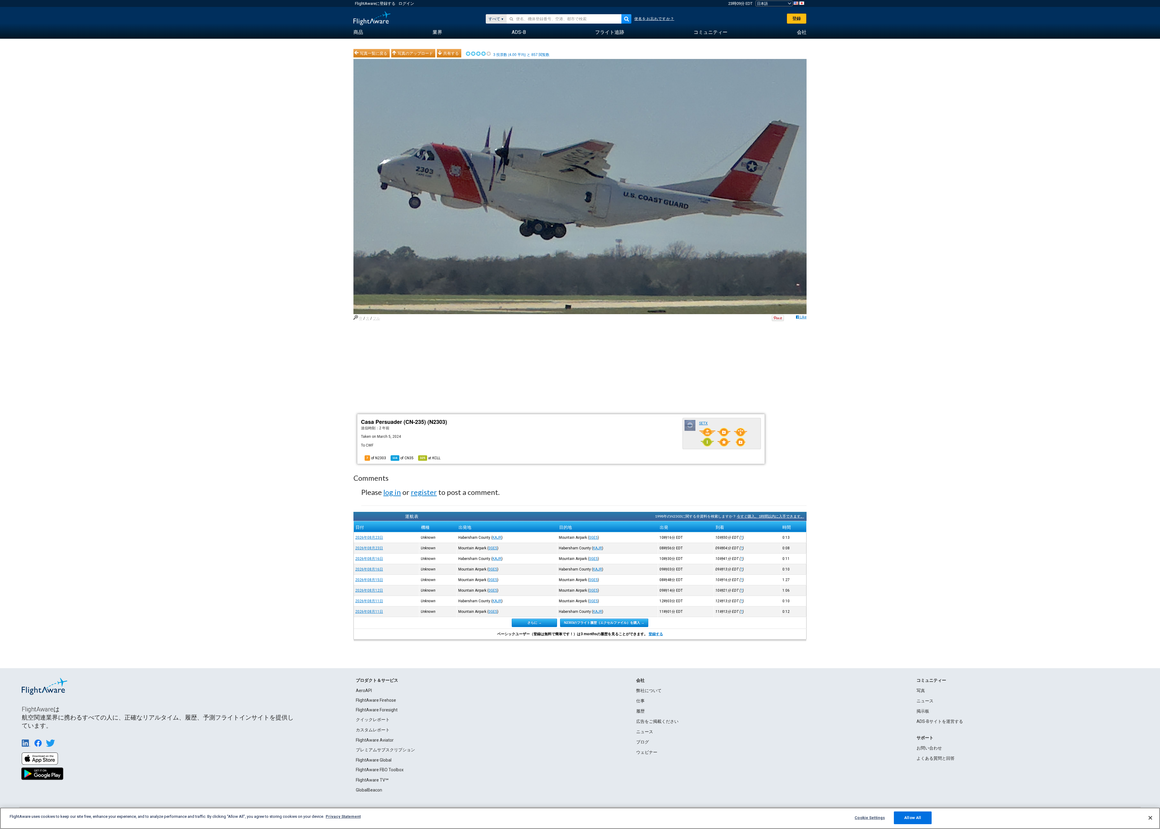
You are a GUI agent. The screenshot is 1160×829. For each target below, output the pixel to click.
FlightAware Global (374, 760)
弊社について (649, 690)
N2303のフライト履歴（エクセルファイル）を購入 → (604, 622)
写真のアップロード (415, 53)
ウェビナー (646, 752)
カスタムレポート (373, 729)
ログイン (406, 3)
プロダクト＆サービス (377, 680)
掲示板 (923, 711)
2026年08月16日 (369, 559)
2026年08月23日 (369, 537)
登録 (796, 18)
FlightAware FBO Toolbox (380, 769)
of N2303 (376, 458)
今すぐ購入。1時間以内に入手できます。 (770, 516)
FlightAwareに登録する (375, 3)
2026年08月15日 (369, 580)
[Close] (1150, 817)
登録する (656, 634)
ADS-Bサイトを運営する (940, 721)
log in (392, 492)
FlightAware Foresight (377, 709)
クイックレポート (373, 719)
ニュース (644, 731)
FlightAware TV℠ (372, 780)
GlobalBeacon (369, 790)
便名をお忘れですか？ (654, 19)
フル (376, 318)
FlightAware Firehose (376, 700)
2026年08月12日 (369, 590)
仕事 (640, 700)
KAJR (496, 537)
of (403, 458)
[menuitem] (358, 32)
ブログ (642, 742)
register (424, 492)
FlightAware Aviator (375, 740)
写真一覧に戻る (373, 53)
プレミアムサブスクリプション (385, 749)
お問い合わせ (929, 748)
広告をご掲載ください (657, 721)
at (430, 458)
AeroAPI (364, 690)
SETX (703, 423)
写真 (921, 690)
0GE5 (593, 537)
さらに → (534, 622)
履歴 (640, 711)
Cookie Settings (870, 817)
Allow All (912, 817)
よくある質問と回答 (936, 758)
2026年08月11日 (369, 601)
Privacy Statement (343, 816)
